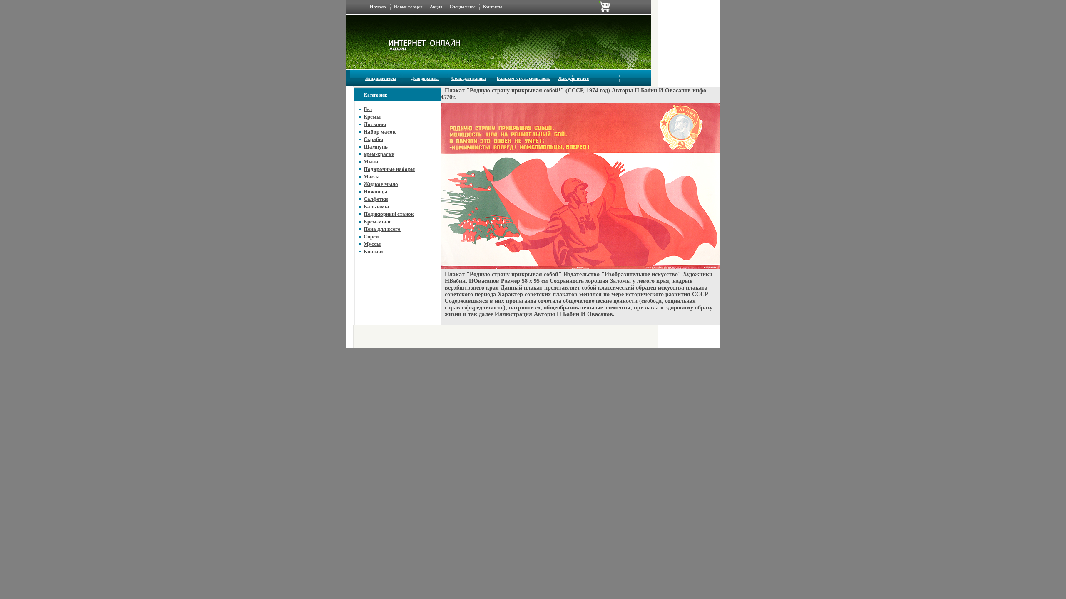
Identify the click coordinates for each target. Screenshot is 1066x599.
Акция (436, 6)
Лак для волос (573, 78)
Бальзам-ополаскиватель (523, 78)
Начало (378, 6)
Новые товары (408, 6)
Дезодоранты (425, 78)
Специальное (463, 6)
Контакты (492, 6)
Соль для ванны (468, 78)
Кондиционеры (380, 78)
